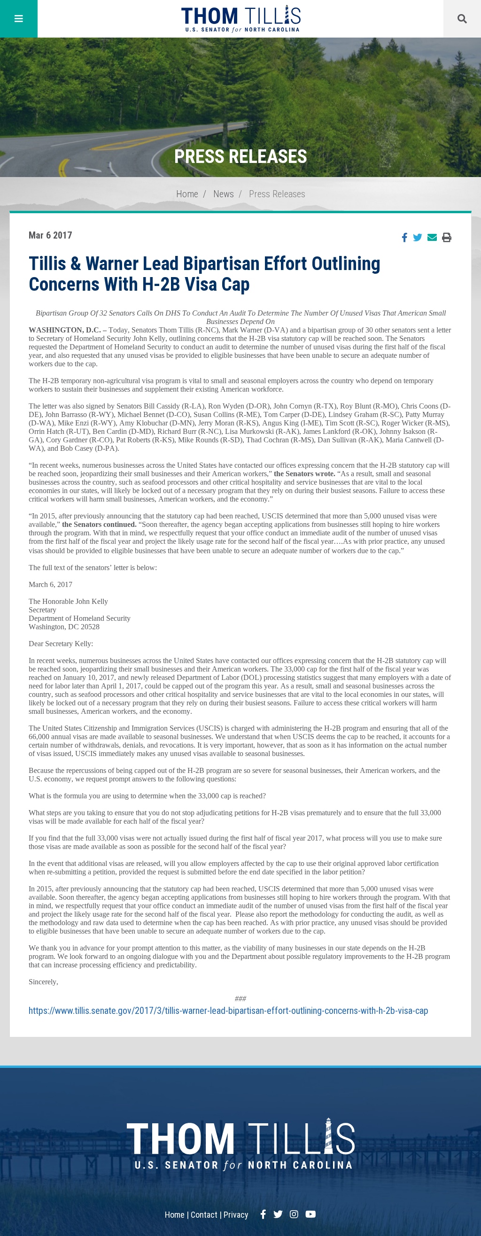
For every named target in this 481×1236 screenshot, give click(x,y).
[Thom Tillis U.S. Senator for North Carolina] (241, 19)
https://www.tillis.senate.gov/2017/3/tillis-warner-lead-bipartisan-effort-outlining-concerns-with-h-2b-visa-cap (228, 1010)
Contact (204, 1215)
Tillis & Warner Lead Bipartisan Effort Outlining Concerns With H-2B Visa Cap (204, 274)
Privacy (236, 1215)
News (223, 194)
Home (187, 194)
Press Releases (277, 194)
